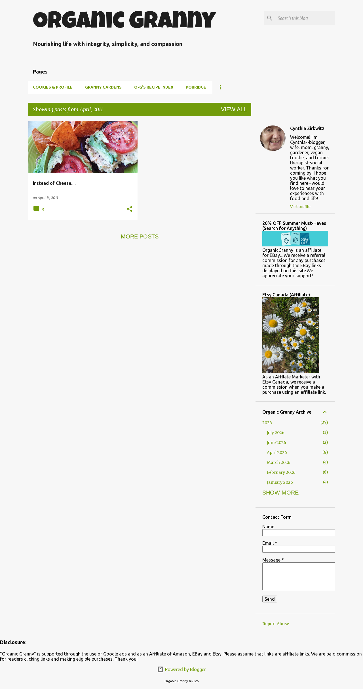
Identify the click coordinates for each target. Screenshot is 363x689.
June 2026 (276, 442)
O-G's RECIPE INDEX (153, 87)
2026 (267, 422)
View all (234, 109)
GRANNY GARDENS (103, 87)
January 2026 (280, 482)
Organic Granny (124, 23)
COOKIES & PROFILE (53, 87)
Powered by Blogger (185, 669)
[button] (129, 209)
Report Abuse (275, 623)
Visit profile (300, 206)
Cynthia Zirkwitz (307, 128)
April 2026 (277, 452)
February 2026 (281, 472)
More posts (140, 236)
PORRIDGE (196, 87)
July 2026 (275, 432)
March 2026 (278, 462)
